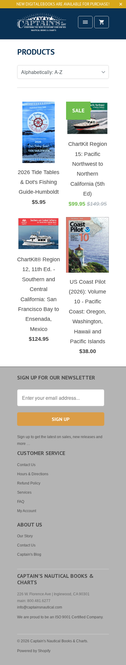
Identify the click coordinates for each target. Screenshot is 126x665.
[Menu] (85, 22)
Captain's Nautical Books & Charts (58, 641)
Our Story (25, 536)
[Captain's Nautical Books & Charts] (41, 26)
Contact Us (26, 465)
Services (24, 492)
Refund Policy (28, 483)
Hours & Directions (32, 474)
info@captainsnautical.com (39, 607)
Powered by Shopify (33, 651)
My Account (26, 511)
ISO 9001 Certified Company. (79, 617)
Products (36, 52)
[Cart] (101, 22)
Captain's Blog (29, 554)
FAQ (20, 502)
